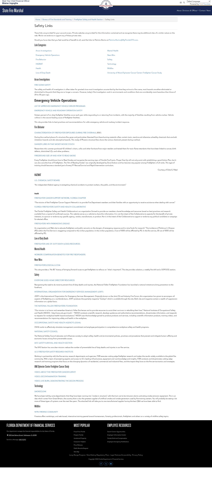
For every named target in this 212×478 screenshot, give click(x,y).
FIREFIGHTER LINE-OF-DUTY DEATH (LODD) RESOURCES (57, 244)
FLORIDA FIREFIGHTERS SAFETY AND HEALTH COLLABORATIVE (60, 207)
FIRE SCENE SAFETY (42, 85)
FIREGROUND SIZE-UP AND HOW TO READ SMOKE (55, 155)
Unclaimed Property (80, 438)
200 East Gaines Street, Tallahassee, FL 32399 (22, 435)
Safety (109, 59)
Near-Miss (111, 55)
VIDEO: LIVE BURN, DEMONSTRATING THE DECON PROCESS (59, 381)
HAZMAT (39, 64)
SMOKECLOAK (40, 391)
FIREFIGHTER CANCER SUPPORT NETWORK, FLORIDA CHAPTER (60, 198)
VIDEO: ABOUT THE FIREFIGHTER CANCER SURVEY (55, 372)
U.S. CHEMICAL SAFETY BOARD (47, 180)
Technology (111, 64)
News (208, 10)
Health (38, 68)
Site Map (76, 452)
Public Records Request (81, 448)
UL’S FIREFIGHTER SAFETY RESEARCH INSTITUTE (53, 352)
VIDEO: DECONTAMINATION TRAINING (50, 376)
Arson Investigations (44, 50)
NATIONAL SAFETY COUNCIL (46, 331)
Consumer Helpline (80, 442)
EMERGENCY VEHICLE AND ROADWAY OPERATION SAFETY (58, 110)
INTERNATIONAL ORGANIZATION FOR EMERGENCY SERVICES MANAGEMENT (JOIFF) (68, 292)
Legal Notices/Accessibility (120, 455)
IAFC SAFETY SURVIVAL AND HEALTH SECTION (53, 343)
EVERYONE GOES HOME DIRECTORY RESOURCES (54, 280)
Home (37, 19)
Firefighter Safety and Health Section (88, 19)
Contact (202, 10)
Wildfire (110, 68)
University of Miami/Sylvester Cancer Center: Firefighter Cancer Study (134, 72)
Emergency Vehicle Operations (48, 55)
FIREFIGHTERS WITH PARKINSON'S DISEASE (52, 223)
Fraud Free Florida (79, 432)
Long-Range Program (77, 455)
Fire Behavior (41, 59)
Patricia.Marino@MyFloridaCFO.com (123, 40)
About (179, 10)
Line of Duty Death (43, 72)
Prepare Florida (78, 435)
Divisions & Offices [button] (189, 10)
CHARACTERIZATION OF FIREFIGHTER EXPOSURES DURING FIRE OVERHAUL (65, 132)
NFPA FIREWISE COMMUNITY (46, 412)
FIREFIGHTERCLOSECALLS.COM (47, 265)
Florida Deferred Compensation (117, 438)
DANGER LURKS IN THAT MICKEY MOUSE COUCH (54, 144)
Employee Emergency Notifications (118, 442)
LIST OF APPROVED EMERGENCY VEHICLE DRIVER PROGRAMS (59, 106)
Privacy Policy (137, 455)
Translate (206, 4)
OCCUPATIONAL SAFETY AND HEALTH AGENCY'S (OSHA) (57, 322)
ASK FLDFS (22, 440)
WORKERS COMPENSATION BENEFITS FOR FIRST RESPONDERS (60, 254)
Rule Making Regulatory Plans (98, 455)
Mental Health (112, 50)
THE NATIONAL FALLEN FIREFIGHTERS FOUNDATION (55, 306)
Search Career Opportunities (116, 432)
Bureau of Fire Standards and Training (57, 19)
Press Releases (78, 445)
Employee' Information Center (116, 435)
